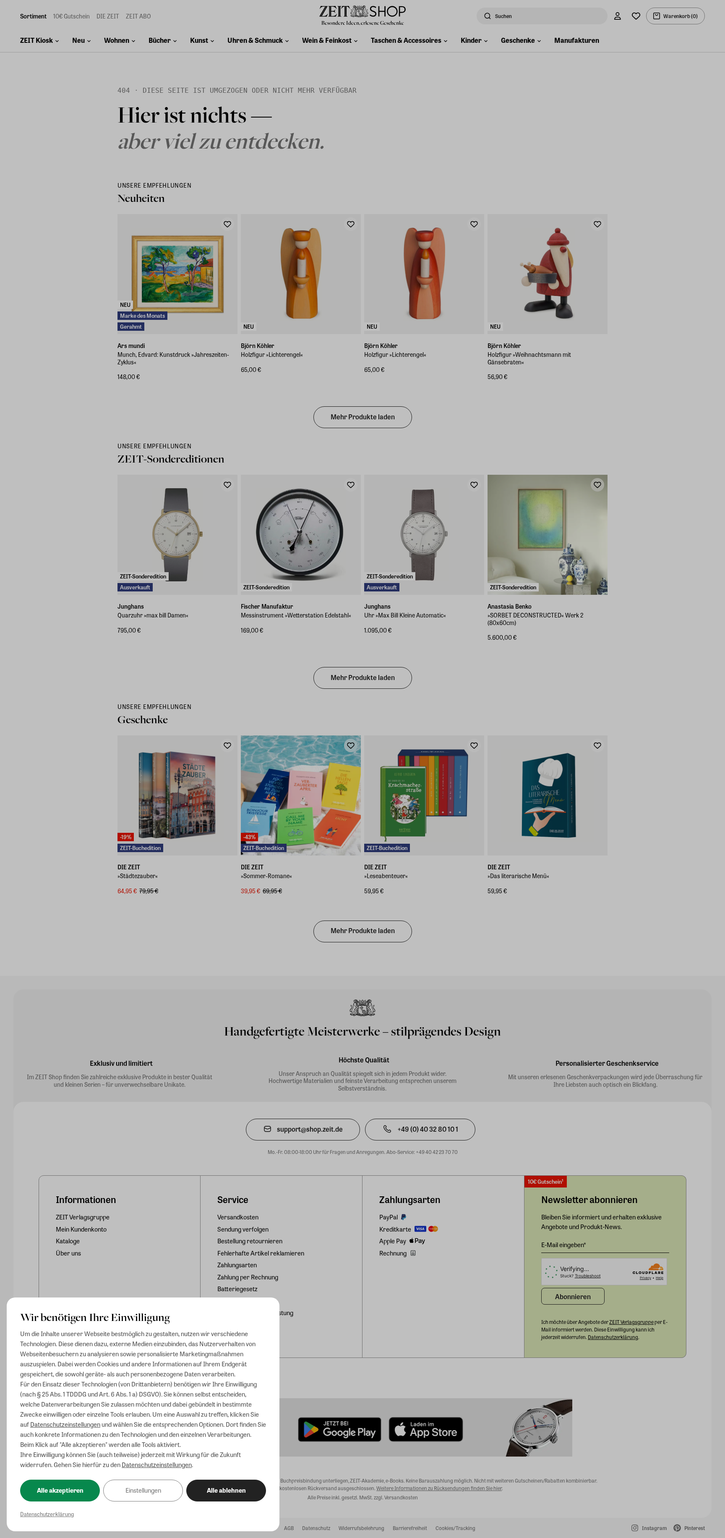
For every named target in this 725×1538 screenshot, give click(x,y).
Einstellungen (143, 1490)
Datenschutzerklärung (47, 1514)
